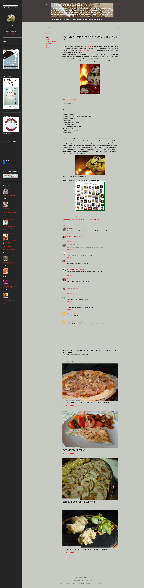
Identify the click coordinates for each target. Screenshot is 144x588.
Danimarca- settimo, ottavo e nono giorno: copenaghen (10, 262)
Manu (11, 25)
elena (68, 253)
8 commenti (72, 552)
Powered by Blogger (84, 577)
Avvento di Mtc (87, 46)
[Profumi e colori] (4, 163)
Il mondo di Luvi (6, 188)
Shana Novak (88, 580)
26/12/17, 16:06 (78, 321)
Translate (14, 7)
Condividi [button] (48, 33)
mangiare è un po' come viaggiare (11, 212)
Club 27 (47, 39)
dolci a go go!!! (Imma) (8, 219)
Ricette (58, 19)
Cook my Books (77, 19)
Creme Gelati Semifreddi (51, 41)
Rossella (69, 228)
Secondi (90, 19)
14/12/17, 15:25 (75, 244)
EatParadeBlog (71, 297)
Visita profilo (11, 34)
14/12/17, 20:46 (82, 269)
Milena (69, 244)
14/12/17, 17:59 (74, 253)
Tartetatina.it (70, 321)
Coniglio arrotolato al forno (78, 502)
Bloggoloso (5, 267)
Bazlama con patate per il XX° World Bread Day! (10, 287)
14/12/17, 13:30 (76, 228)
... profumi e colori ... (69, 4)
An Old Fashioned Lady (8, 255)
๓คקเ (68, 288)
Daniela (69, 279)
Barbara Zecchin (71, 236)
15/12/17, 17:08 (74, 288)
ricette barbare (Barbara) (9, 233)
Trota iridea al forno (73, 450)
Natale (47, 47)
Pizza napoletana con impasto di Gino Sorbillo (87, 402)
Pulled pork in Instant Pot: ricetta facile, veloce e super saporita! (10, 249)
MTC (47, 45)
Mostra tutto (6, 303)
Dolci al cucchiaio (49, 43)
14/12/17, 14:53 (80, 236)
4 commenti (72, 405)
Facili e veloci (66, 19)
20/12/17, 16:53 (80, 305)
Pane (100, 19)
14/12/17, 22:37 (75, 279)
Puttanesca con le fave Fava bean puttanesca (9, 241)
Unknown (69, 313)
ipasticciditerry (71, 261)
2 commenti (72, 453)
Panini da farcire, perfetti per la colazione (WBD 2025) (10, 299)
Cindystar (5, 279)
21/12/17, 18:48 (76, 313)
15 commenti (72, 505)
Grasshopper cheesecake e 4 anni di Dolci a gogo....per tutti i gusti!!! (10, 228)
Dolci (96, 19)
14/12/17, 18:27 (79, 261)
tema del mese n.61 (83, 50)
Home (53, 19)
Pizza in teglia (6, 275)
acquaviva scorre (7, 201)
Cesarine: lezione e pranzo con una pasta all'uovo (10, 196)
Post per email (73, 217)
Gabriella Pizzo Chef (72, 269)
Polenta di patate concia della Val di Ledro (85, 549)
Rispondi (69, 233)
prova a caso (6, 208)
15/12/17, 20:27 (79, 296)
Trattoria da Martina (8, 246)
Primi (85, 19)
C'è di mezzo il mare (8, 292)
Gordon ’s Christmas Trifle (69, 99)
